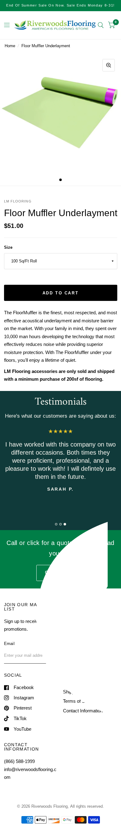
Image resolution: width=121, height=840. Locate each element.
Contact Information (83, 710)
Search (70, 617)
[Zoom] (108, 65)
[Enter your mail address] (52, 655)
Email (9, 643)
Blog (67, 635)
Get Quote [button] (60, 572)
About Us (72, 626)
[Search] (101, 25)
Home (10, 45)
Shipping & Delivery (83, 691)
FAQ (67, 645)
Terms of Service (80, 701)
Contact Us (74, 654)
